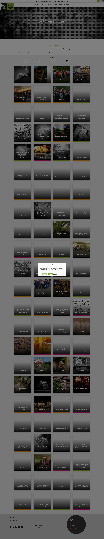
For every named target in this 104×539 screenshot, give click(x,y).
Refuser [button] (50, 274)
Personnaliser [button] (55, 274)
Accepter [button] (44, 274)
